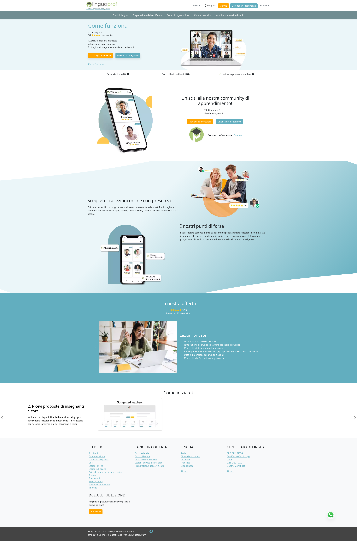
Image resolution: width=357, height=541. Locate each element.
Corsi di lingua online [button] (178, 15)
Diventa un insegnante (244, 5)
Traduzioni (94, 478)
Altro (195, 5)
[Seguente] (261, 346)
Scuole (92, 475)
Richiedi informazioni (200, 121)
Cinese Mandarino (190, 456)
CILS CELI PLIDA (235, 453)
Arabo (184, 453)
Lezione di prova (97, 468)
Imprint (93, 487)
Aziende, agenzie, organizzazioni (106, 472)
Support (211, 5)
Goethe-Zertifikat (236, 465)
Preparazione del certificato (149, 465)
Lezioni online (96, 465)
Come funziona (96, 64)
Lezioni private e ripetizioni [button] (228, 15)
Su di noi (93, 453)
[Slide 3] (176, 436)
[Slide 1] (166, 436)
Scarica (238, 135)
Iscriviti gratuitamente (100, 55)
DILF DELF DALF (235, 462)
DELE (229, 459)
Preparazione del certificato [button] (147, 15)
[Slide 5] (186, 436)
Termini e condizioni (99, 484)
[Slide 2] (171, 436)
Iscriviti (223, 5)
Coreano (185, 459)
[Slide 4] (181, 436)
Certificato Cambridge (238, 456)
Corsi (91, 462)
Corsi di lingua (142, 456)
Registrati (96, 511)
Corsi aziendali (142, 453)
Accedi (265, 5)
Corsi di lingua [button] (120, 15)
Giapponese (187, 465)
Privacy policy (96, 481)
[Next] (355, 418)
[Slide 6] (191, 436)
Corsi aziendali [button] (201, 15)
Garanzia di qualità (98, 459)
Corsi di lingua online (146, 459)
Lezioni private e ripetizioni (149, 462)
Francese (185, 462)
